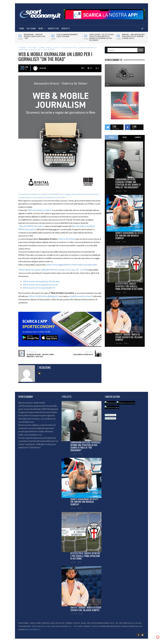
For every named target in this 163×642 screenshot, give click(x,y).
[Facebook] (138, 634)
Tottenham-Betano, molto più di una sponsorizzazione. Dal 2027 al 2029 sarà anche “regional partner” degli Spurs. (69, 37)
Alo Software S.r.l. (34, 629)
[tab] (111, 137)
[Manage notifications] (158, 637)
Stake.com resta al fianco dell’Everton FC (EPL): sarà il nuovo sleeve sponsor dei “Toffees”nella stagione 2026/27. (133, 37)
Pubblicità (23, 49)
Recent (125, 137)
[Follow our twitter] (107, 127)
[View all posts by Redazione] (35, 68)
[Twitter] (142, 634)
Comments (138, 137)
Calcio (56, 47)
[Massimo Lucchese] (126, 403)
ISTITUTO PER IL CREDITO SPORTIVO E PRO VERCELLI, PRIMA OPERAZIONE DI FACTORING (129, 286)
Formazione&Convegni (88, 47)
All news (22, 47)
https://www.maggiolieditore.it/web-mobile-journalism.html (72, 264)
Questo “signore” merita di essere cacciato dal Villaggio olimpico (129, 337)
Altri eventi (32, 47)
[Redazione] (110, 403)
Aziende (42, 47)
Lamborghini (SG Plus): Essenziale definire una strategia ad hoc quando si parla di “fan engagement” (128, 183)
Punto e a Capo (35, 49)
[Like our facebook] (127, 127)
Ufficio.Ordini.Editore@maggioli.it (43, 296)
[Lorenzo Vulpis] (112, 407)
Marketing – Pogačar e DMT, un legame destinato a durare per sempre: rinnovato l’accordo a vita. (101, 36)
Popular (111, 137)
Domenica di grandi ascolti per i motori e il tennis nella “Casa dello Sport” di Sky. (35, 36)
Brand (49, 47)
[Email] (39, 373)
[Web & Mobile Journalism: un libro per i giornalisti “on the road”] (59, 132)
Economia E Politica (69, 47)
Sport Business (49, 49)
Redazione (43, 68)
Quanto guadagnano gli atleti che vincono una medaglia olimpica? (129, 235)
